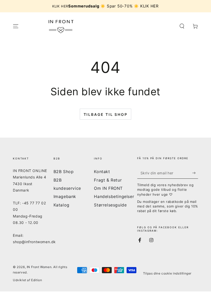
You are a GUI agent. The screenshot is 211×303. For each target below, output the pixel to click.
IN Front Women (39, 267)
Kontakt (102, 171)
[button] (182, 26)
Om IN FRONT (108, 188)
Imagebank (65, 196)
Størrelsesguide (110, 204)
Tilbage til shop (106, 114)
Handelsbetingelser (114, 196)
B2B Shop (64, 171)
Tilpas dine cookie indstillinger (167, 273)
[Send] (195, 172)
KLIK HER (60, 6)
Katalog (61, 204)
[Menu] (15, 26)
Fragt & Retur (108, 180)
